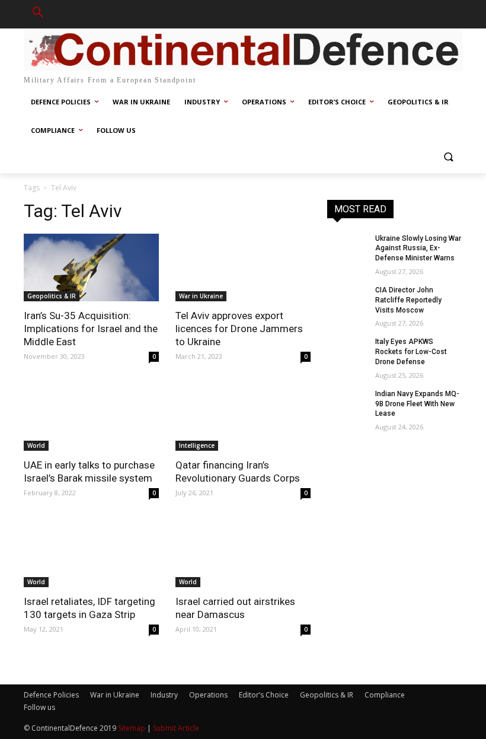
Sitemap (131, 728)
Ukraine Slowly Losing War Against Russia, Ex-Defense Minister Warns (418, 248)
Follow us (39, 707)
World (36, 445)
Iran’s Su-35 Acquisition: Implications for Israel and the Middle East (91, 329)
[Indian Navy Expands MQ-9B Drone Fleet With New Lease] (347, 403)
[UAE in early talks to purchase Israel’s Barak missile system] (91, 417)
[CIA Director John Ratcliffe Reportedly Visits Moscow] (347, 299)
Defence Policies (51, 695)
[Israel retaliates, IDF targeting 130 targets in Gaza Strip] (91, 553)
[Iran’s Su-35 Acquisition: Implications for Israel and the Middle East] (91, 267)
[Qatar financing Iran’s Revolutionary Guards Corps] (243, 417)
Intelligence (197, 445)
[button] (38, 14)
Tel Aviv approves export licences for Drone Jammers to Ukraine (239, 329)
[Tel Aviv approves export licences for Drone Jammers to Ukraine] (243, 267)
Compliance (384, 695)
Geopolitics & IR (51, 296)
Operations (208, 695)
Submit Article (176, 728)
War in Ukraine (201, 296)
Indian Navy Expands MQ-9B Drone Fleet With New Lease (417, 404)
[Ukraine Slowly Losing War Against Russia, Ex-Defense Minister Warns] (347, 248)
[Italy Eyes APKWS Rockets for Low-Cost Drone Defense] (347, 351)
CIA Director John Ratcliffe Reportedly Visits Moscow (408, 300)
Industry (164, 695)
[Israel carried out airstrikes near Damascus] (243, 553)
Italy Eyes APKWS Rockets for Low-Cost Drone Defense (411, 351)
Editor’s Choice (264, 695)
